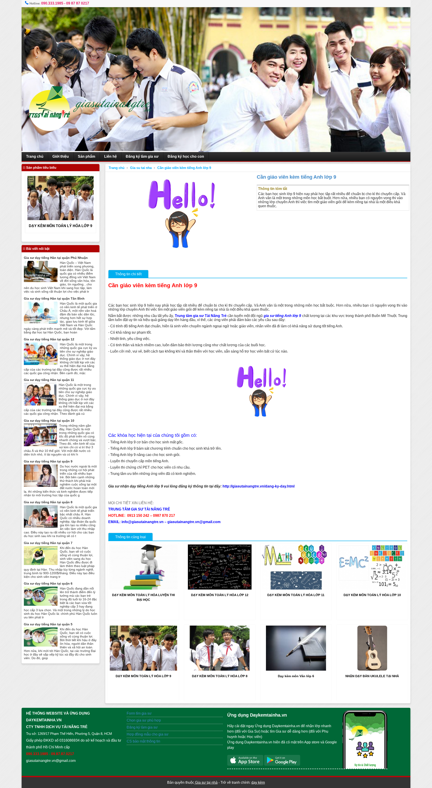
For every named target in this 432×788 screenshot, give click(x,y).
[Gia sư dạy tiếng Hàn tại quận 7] (41, 564)
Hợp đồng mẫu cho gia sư (148, 734)
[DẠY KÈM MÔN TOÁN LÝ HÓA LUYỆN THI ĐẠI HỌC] (143, 588)
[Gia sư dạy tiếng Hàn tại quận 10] (40, 445)
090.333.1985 (52, 3)
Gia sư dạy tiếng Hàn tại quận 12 (49, 339)
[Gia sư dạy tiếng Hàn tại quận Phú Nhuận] (41, 281)
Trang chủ (34, 156)
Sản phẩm (86, 156)
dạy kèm (258, 782)
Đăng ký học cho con (186, 156)
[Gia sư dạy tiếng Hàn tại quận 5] (41, 645)
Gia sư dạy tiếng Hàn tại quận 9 (48, 461)
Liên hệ (110, 156)
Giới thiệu (60, 156)
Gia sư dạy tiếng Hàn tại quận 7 (48, 543)
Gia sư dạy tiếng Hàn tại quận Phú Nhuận (56, 258)
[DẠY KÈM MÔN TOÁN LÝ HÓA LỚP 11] (296, 588)
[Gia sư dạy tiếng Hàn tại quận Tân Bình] (41, 322)
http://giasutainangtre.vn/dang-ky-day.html (259, 486)
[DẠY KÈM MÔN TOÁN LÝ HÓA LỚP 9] (143, 669)
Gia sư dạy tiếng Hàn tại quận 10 (49, 420)
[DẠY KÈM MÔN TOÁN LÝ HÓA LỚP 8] (220, 669)
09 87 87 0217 (77, 3)
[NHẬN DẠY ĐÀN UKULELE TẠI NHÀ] (372, 669)
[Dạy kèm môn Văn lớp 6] (296, 669)
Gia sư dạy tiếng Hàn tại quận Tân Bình (54, 298)
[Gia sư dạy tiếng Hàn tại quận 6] (41, 604)
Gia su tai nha (141, 168)
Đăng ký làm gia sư (142, 156)
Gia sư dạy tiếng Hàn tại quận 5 (48, 624)
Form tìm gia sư (139, 713)
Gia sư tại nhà (206, 782)
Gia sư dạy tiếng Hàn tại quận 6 (48, 583)
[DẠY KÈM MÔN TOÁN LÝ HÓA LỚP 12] (220, 588)
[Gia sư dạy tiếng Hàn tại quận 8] (41, 526)
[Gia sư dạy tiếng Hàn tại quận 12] (41, 364)
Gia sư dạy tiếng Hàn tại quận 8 (48, 502)
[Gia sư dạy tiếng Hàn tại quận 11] (40, 404)
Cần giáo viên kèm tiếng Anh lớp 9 (184, 168)
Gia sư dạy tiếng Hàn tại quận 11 (49, 380)
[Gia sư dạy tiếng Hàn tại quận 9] (41, 485)
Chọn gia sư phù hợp (144, 720)
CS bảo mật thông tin (143, 741)
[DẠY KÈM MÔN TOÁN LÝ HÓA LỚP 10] (372, 588)
